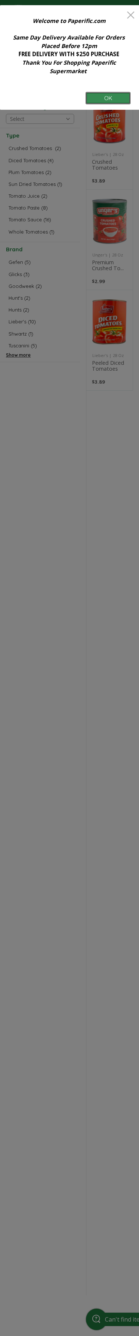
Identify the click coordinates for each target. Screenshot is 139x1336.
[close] (131, 15)
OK (108, 98)
